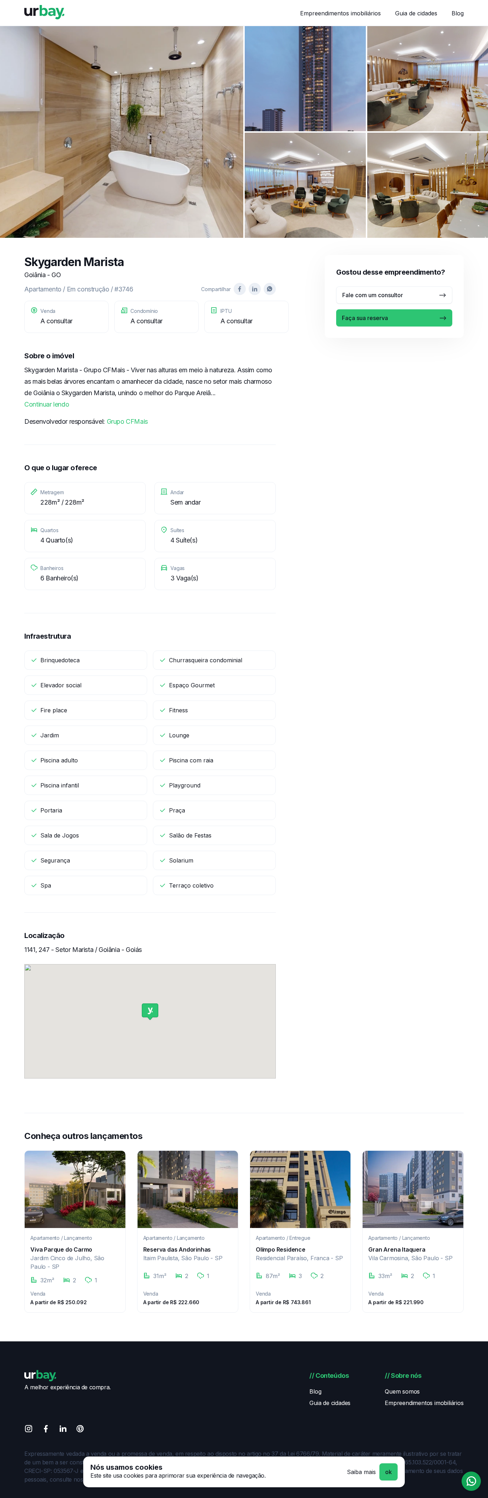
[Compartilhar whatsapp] (270, 289)
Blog (458, 13)
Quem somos (402, 1391)
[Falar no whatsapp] (471, 1481)
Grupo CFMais (127, 421)
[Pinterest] (80, 1430)
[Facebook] (45, 1430)
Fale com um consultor (372, 295)
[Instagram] (28, 1430)
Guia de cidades (416, 13)
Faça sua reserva (365, 317)
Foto (121, 132)
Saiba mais (361, 1471)
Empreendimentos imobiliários (340, 13)
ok (388, 1471)
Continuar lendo (46, 404)
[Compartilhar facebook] (240, 289)
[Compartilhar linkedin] (255, 289)
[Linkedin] (63, 1430)
